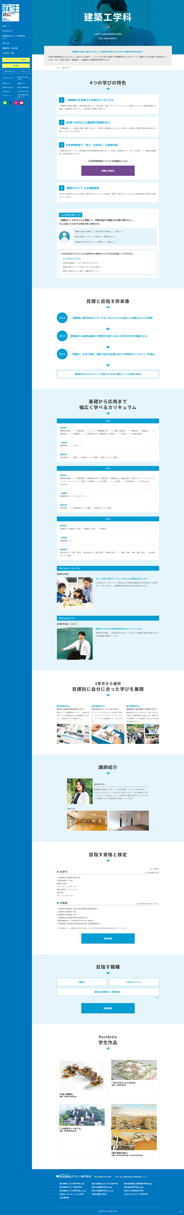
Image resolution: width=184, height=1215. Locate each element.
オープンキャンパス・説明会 (16, 60)
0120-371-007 (104, 1176)
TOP (58, 68)
